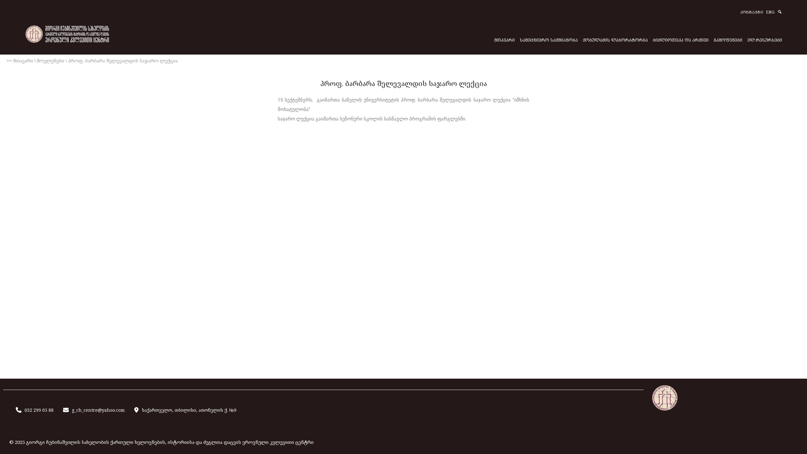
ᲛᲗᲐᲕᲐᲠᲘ (504, 40)
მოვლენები (50, 60)
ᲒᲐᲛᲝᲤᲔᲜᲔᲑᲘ (728, 40)
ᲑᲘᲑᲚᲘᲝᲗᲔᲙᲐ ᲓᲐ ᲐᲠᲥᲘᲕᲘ (681, 40)
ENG (770, 12)
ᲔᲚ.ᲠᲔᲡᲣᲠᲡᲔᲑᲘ (764, 40)
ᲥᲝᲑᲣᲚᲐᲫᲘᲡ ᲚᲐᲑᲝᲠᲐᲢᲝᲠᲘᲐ (615, 40)
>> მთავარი (19, 60)
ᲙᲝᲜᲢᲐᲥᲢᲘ (751, 12)
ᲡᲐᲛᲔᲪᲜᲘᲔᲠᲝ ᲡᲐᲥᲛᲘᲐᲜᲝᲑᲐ (549, 40)
